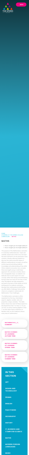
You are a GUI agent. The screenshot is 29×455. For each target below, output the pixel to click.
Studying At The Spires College (12, 235)
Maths (14, 236)
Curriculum (5, 236)
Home (3, 233)
